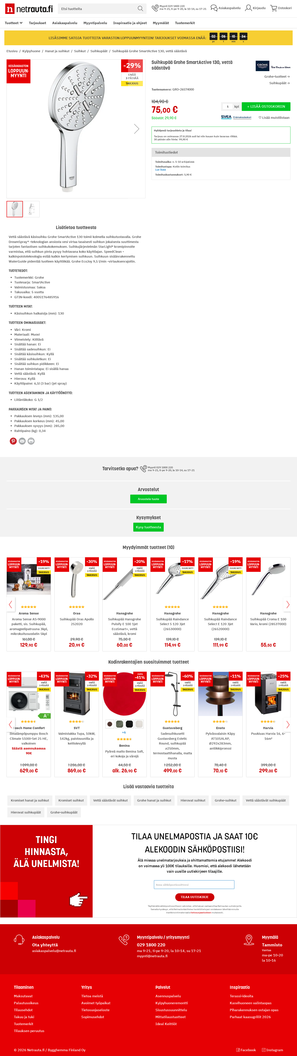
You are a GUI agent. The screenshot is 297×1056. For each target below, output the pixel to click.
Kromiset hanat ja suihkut (30, 800)
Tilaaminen (24, 987)
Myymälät (161, 23)
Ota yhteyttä (45, 945)
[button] (136, 128)
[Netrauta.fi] (29, 8)
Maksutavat (23, 996)
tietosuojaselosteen (201, 912)
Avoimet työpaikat (95, 1003)
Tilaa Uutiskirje (195, 897)
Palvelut (162, 987)
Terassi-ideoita (241, 996)
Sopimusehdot (92, 1017)
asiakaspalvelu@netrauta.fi (54, 951)
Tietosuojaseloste (95, 1010)
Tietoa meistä (92, 996)
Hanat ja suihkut (57, 51)
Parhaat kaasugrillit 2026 (250, 1017)
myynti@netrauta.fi (152, 956)
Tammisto (272, 945)
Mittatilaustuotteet (170, 1017)
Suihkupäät (99, 51)
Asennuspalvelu (168, 996)
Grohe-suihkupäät (63, 812)
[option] (109, 724)
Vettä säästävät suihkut (110, 800)
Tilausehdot (23, 1010)
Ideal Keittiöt (166, 1024)
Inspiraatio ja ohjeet (130, 23)
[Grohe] (273, 66)
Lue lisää (160, 169)
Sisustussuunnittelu (171, 1010)
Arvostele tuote (148, 499)
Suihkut (80, 51)
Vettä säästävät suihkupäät (266, 800)
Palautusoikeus (26, 1003)
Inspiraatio (240, 987)
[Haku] (140, 8)
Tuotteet (11, 23)
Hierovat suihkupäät (26, 812)
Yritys (86, 987)
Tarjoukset (37, 23)
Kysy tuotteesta (148, 527)
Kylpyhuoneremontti (171, 1003)
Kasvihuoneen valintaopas (251, 1003)
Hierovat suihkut (193, 800)
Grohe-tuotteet (275, 76)
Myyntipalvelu (95, 23)
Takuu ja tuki (24, 1017)
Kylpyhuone (31, 51)
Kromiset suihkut (71, 800)
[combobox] (102, 8)
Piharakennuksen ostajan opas (254, 1010)
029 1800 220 (151, 945)
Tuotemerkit (185, 23)
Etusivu (12, 51)
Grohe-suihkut (225, 800)
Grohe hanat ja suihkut (154, 800)
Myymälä (270, 937)
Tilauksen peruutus (29, 1031)
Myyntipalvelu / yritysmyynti (163, 937)
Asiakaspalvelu (64, 23)
